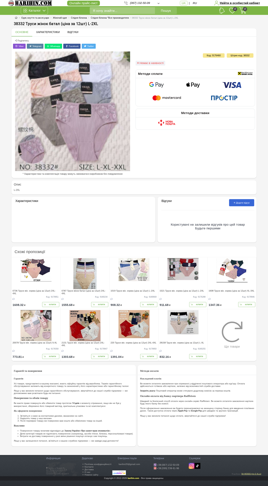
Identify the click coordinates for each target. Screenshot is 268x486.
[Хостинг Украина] (119, 474)
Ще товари (232, 346)
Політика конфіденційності (98, 464)
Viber (21, 46)
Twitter (90, 46)
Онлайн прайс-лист (83, 3)
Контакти (89, 467)
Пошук (166, 10)
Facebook (73, 46)
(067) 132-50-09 (140, 2)
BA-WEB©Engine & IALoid (251, 474)
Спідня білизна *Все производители (110, 17)
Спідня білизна (79, 17)
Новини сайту (91, 474)
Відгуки (72, 32)
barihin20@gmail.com (129, 464)
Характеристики (48, 32)
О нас (87, 472)
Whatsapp (55, 46)
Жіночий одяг (60, 17)
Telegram (37, 46)
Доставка (89, 469)
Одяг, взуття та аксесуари (35, 17)
